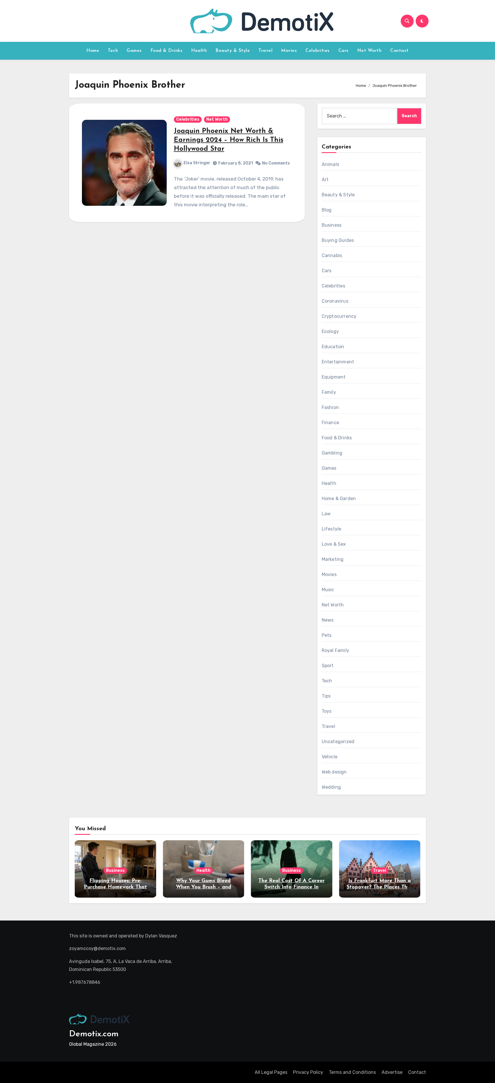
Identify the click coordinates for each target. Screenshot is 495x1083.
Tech (113, 50)
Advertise (392, 1072)
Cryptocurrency (339, 316)
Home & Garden (339, 498)
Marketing (333, 559)
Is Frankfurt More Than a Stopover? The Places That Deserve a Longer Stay (380, 887)
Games (134, 50)
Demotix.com (94, 1034)
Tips (326, 696)
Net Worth (369, 50)
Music (328, 589)
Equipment (334, 377)
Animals (330, 164)
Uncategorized (338, 741)
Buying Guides (338, 240)
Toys (327, 711)
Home (92, 50)
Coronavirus (335, 301)
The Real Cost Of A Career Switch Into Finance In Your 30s (291, 887)
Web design (334, 772)
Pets (327, 635)
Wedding (331, 787)
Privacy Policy (308, 1072)
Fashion (330, 407)
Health (199, 50)
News (328, 620)
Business (332, 225)
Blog (327, 210)
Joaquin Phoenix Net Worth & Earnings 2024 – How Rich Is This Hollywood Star (228, 140)
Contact (399, 50)
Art (325, 179)
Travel (265, 50)
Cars (343, 50)
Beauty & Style (232, 50)
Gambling (332, 453)
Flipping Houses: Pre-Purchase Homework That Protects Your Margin (115, 887)
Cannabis (332, 255)
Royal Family (335, 650)
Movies (289, 50)
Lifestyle (331, 529)
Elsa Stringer (197, 162)
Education (333, 346)
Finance (330, 422)
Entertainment (338, 362)
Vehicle (329, 756)
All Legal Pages (271, 1072)
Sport (328, 665)
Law (326, 513)
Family (329, 392)
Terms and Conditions (352, 1072)
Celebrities (317, 50)
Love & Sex (334, 544)
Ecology (330, 331)
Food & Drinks (166, 50)
